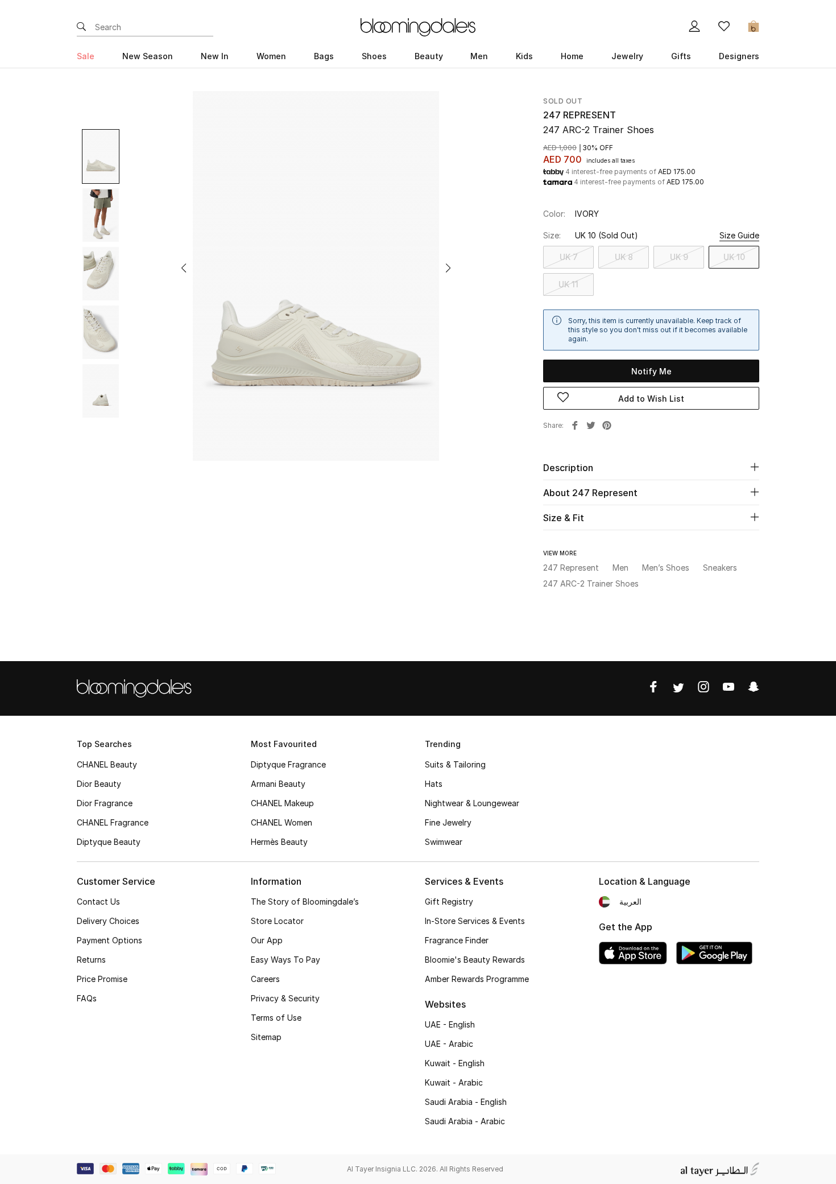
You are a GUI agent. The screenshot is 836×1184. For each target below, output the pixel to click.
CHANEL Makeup (282, 803)
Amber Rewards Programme (477, 979)
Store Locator (277, 921)
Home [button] (572, 56)
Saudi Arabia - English (466, 1102)
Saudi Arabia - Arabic (465, 1121)
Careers (265, 979)
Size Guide (739, 235)
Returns (91, 959)
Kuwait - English (455, 1063)
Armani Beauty (278, 784)
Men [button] (479, 56)
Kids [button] (524, 56)
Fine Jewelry (448, 822)
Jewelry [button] (627, 56)
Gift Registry (449, 901)
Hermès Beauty (279, 842)
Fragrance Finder (457, 940)
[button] (183, 268)
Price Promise (102, 979)
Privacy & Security (285, 998)
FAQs (87, 998)
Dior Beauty (99, 784)
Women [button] (271, 56)
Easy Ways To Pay (285, 959)
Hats (433, 784)
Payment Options (109, 940)
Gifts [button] (681, 56)
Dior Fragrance (105, 803)
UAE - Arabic (449, 1044)
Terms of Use (276, 1017)
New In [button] (215, 56)
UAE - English (450, 1024)
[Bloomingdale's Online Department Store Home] (418, 26)
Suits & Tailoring (455, 764)
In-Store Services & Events (475, 921)
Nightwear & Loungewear (472, 803)
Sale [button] (85, 56)
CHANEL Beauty (107, 764)
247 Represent (579, 115)
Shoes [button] (374, 56)
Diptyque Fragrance (288, 764)
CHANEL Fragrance (112, 822)
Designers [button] (739, 56)
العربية (630, 901)
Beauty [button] (429, 56)
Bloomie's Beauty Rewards (475, 959)
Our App (267, 940)
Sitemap (266, 1037)
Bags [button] (324, 56)
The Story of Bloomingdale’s (305, 901)
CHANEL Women (281, 822)
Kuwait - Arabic (454, 1082)
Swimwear (443, 842)
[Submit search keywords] (81, 27)
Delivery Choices (108, 921)
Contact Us (98, 901)
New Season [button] (147, 56)
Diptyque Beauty (108, 842)
